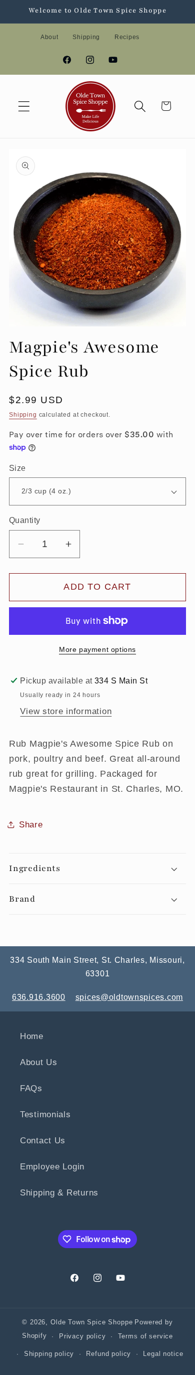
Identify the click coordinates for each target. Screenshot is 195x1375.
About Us (39, 1062)
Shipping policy (49, 1353)
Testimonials (45, 1114)
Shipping (86, 37)
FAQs (31, 1088)
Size (17, 468)
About (49, 37)
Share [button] (31, 824)
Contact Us (43, 1140)
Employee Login (52, 1166)
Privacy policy (82, 1336)
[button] (24, 106)
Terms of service (145, 1336)
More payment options (97, 649)
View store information (66, 711)
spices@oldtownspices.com (129, 997)
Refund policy (108, 1353)
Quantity (24, 520)
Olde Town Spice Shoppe (91, 1322)
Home (32, 1036)
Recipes (127, 37)
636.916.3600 (39, 997)
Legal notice (163, 1353)
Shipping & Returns (59, 1192)
